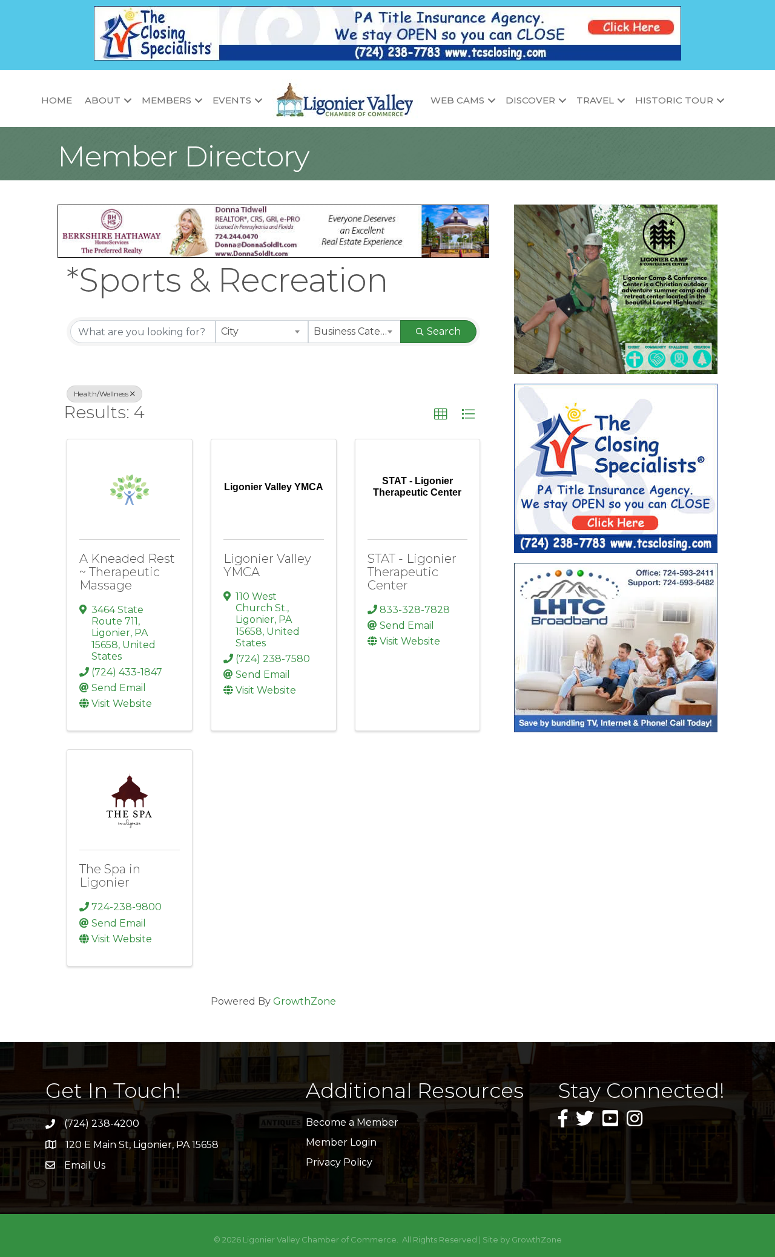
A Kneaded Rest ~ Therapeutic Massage (127, 571)
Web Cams (457, 100)
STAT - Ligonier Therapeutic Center (412, 571)
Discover (530, 100)
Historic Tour (674, 100)
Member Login (341, 1142)
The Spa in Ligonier (109, 876)
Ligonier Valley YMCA (267, 565)
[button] (441, 414)
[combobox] (262, 331)
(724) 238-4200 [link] (101, 1123)
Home (56, 100)
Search (444, 331)
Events (232, 100)
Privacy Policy (339, 1162)
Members (166, 100)
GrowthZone (304, 1001)
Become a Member (352, 1122)
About (102, 100)
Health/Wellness (101, 393)
